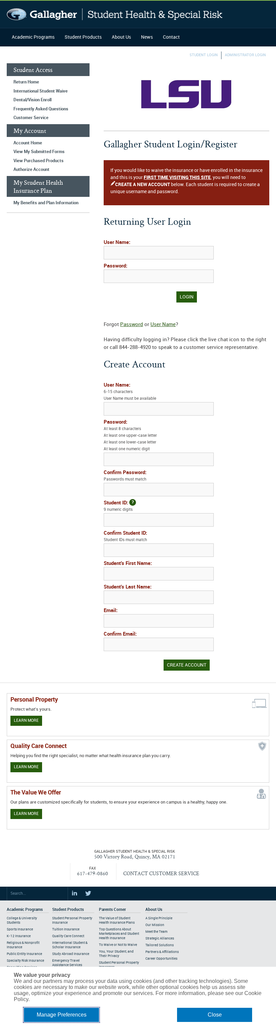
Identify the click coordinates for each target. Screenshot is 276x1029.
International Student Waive (40, 91)
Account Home (27, 143)
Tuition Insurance (65, 929)
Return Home (26, 82)
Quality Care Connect (68, 936)
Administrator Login (245, 55)
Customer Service (30, 117)
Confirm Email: (120, 634)
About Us (121, 37)
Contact (171, 37)
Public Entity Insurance (24, 954)
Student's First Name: (128, 563)
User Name (163, 324)
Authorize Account (31, 169)
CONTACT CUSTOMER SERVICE (161, 873)
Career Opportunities (161, 958)
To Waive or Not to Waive (118, 945)
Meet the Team (156, 931)
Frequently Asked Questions (40, 109)
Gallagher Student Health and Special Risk (114, 14)
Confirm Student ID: (125, 536)
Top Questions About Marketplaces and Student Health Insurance (119, 934)
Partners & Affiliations (162, 952)
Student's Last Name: (127, 587)
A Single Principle (158, 918)
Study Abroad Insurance (70, 954)
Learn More (26, 720)
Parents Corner (112, 910)
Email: (110, 610)
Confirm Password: (125, 476)
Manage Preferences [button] (62, 1015)
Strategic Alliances (159, 938)
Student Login (203, 55)
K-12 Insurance (19, 936)
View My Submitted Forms (39, 151)
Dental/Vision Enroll (32, 100)
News (147, 37)
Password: (115, 266)
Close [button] (215, 1015)
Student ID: (119, 506)
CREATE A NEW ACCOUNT (142, 184)
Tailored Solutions (159, 945)
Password (131, 324)
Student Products (83, 37)
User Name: (117, 242)
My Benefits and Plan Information (45, 203)
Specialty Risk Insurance (25, 960)
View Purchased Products (38, 160)
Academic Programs (33, 37)
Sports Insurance (20, 929)
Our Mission (154, 925)
